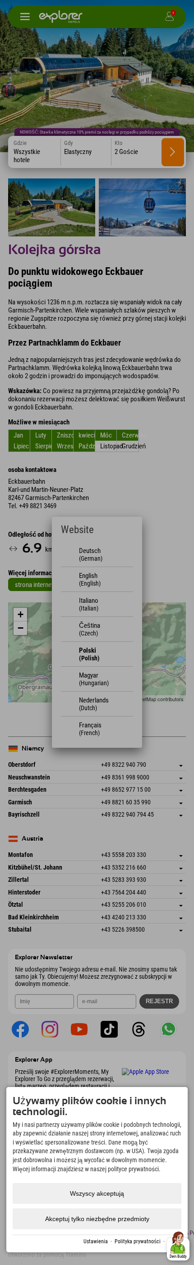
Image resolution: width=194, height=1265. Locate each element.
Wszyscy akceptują (97, 1193)
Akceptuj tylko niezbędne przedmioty (97, 1218)
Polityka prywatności (138, 1241)
